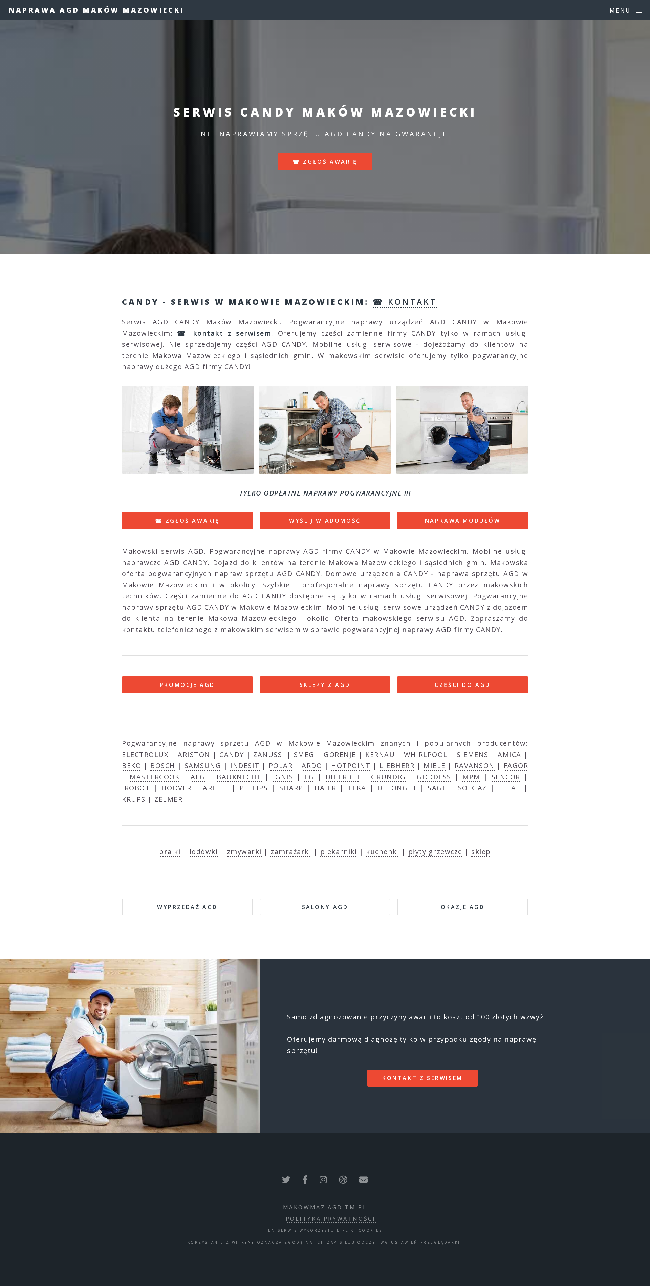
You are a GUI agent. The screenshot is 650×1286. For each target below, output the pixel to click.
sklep (481, 851)
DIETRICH (343, 776)
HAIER (326, 788)
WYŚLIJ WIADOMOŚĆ (325, 520)
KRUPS (134, 799)
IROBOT (136, 788)
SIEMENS (473, 754)
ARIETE (215, 788)
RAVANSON (475, 765)
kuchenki (382, 851)
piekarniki (338, 851)
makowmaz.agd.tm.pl (325, 1207)
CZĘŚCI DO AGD (463, 685)
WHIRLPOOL (426, 754)
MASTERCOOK (154, 776)
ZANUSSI (269, 754)
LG (309, 776)
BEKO (131, 765)
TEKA (357, 788)
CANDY (231, 754)
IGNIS (283, 776)
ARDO (312, 765)
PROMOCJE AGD (187, 685)
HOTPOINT (350, 765)
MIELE (435, 765)
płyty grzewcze (435, 851)
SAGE (437, 788)
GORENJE (340, 754)
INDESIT (245, 765)
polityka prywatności (331, 1218)
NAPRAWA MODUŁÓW (463, 520)
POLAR (281, 765)
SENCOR (506, 776)
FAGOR (516, 765)
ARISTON (194, 754)
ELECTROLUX (145, 754)
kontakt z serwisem (422, 1078)
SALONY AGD (325, 907)
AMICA (509, 754)
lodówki (204, 851)
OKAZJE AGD (463, 907)
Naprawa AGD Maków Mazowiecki (96, 10)
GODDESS (434, 776)
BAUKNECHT (239, 776)
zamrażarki (290, 851)
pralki (169, 851)
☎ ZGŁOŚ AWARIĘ (187, 520)
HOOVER (176, 788)
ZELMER (168, 799)
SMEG (304, 754)
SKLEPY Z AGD (325, 685)
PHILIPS (254, 788)
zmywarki (244, 851)
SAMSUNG (203, 765)
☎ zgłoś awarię (324, 161)
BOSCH (162, 765)
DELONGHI (396, 788)
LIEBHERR (397, 765)
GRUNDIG (388, 776)
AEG (198, 776)
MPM (471, 776)
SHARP (291, 788)
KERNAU (380, 754)
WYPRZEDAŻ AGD (187, 907)
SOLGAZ (472, 788)
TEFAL (509, 788)
